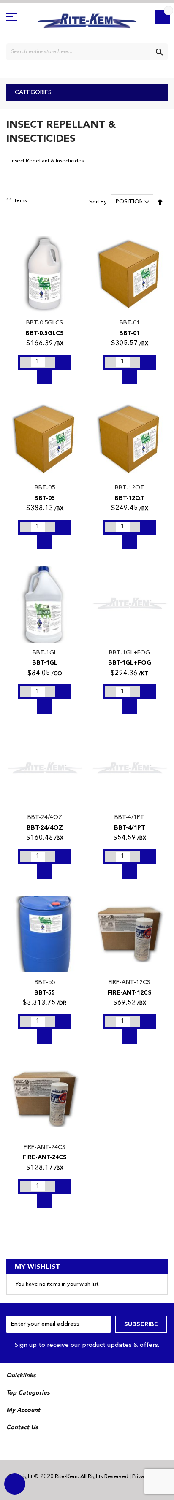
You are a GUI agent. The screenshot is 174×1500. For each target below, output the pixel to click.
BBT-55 (45, 982)
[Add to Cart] (64, 362)
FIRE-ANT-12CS (129, 982)
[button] (17, 247)
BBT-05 (45, 488)
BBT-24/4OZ (44, 817)
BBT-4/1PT (129, 817)
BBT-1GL (45, 653)
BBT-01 (130, 323)
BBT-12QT (129, 488)
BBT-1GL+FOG (129, 653)
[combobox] (87, 51)
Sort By (98, 202)
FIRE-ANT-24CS (44, 1147)
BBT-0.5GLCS (44, 323)
